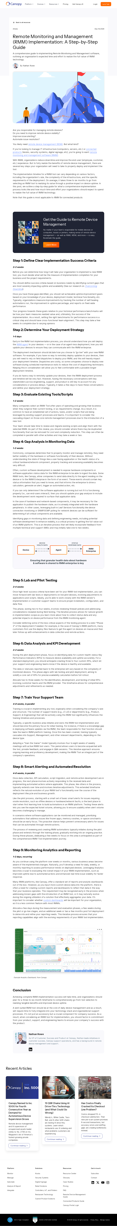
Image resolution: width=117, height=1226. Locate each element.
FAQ (64, 1190)
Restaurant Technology (44, 1194)
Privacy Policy (94, 1220)
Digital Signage (41, 1182)
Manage (10, 1178)
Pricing (65, 4)
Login (95, 4)
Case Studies (68, 1182)
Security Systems (41, 1178)
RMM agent (22, 344)
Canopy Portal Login (71, 1205)
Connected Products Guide (73, 1201)
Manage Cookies (105, 1220)
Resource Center (69, 1173)
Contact (94, 1178)
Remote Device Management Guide (74, 1196)
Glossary (66, 1178)
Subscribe (95, 1173)
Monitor (10, 1173)
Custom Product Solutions (45, 1199)
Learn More (51, 245)
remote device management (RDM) (45, 144)
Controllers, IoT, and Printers (46, 1190)
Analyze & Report (14, 1186)
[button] (29, 4)
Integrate (10, 1190)
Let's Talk (105, 4)
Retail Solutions (41, 1186)
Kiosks (37, 1173)
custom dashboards (53, 900)
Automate (11, 1182)
